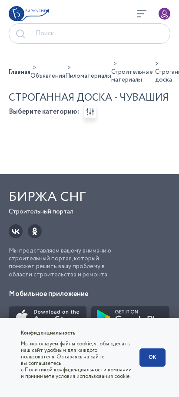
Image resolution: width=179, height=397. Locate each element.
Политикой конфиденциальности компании (78, 370)
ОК (152, 357)
